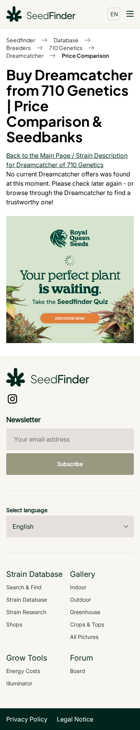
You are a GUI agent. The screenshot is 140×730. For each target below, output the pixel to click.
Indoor (78, 587)
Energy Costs (23, 671)
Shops (14, 624)
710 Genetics (65, 47)
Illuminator (19, 683)
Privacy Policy (26, 719)
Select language (26, 510)
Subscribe (70, 464)
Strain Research (26, 612)
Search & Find (24, 587)
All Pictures (84, 636)
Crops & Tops (87, 624)
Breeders (18, 47)
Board (77, 671)
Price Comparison (85, 55)
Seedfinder (20, 39)
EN (114, 13)
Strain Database (26, 599)
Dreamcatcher (25, 55)
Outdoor (80, 599)
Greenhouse (85, 612)
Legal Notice (75, 719)
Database (66, 39)
